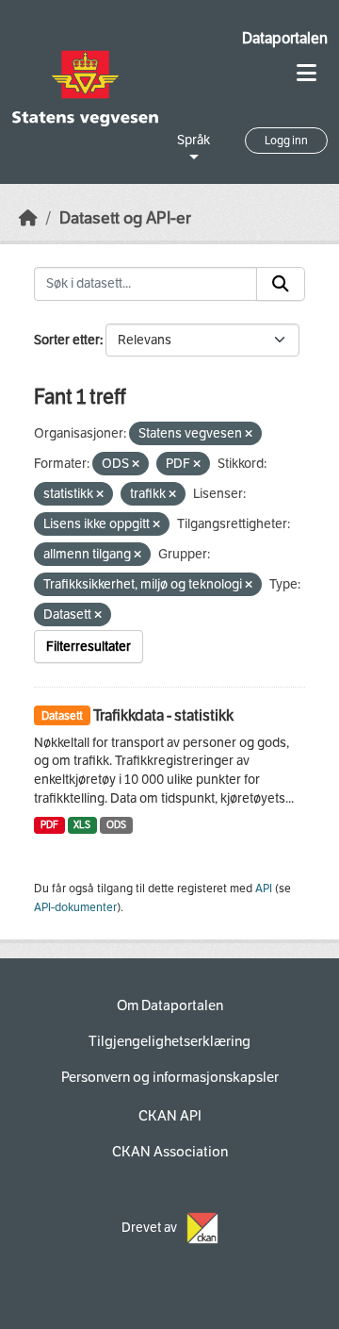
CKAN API (170, 1115)
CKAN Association (170, 1151)
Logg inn (286, 140)
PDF (49, 825)
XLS (81, 825)
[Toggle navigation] (306, 73)
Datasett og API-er (125, 218)
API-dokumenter (75, 907)
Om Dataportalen (170, 1005)
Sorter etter (67, 340)
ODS (116, 825)
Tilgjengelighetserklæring (169, 1041)
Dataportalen (285, 38)
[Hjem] (28, 218)
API (263, 888)
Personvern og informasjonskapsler (170, 1077)
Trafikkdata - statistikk (163, 715)
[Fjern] (248, 434)
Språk (193, 140)
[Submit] (280, 284)
